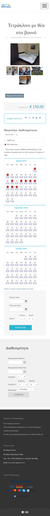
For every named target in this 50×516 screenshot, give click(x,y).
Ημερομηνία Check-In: (16, 358)
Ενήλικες (22, 315)
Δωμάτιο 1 (12, 384)
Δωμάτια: (11, 377)
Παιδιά (31, 315)
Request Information (14, 95)
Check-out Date (15, 305)
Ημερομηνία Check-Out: (17, 367)
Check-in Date (14, 297)
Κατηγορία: (12, 390)
